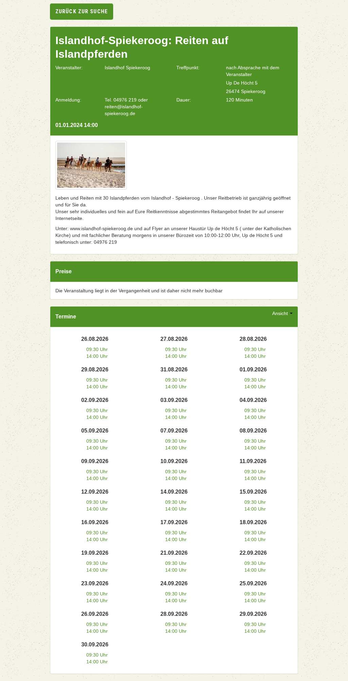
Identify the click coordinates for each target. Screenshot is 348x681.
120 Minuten (239, 100)
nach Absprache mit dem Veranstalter (252, 71)
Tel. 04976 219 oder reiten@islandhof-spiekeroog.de (126, 106)
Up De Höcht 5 (242, 83)
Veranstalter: (69, 67)
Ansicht (280, 313)
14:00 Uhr (97, 356)
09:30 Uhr (97, 349)
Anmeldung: (68, 100)
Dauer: (183, 100)
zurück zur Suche (81, 11)
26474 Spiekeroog (245, 91)
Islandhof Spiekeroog (127, 67)
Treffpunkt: (187, 67)
